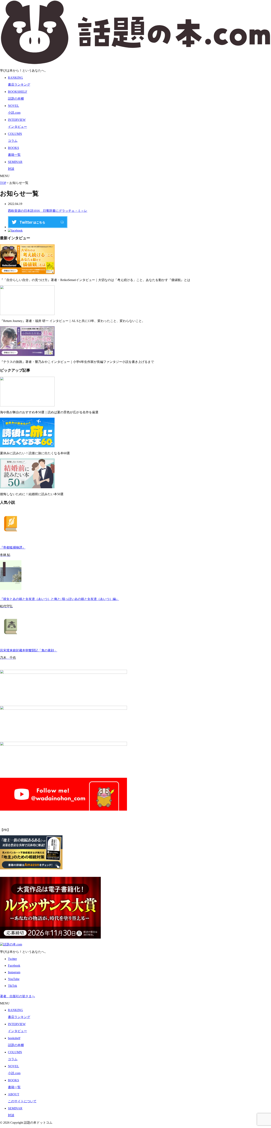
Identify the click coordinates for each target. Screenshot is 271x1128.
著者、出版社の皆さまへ (17, 996)
